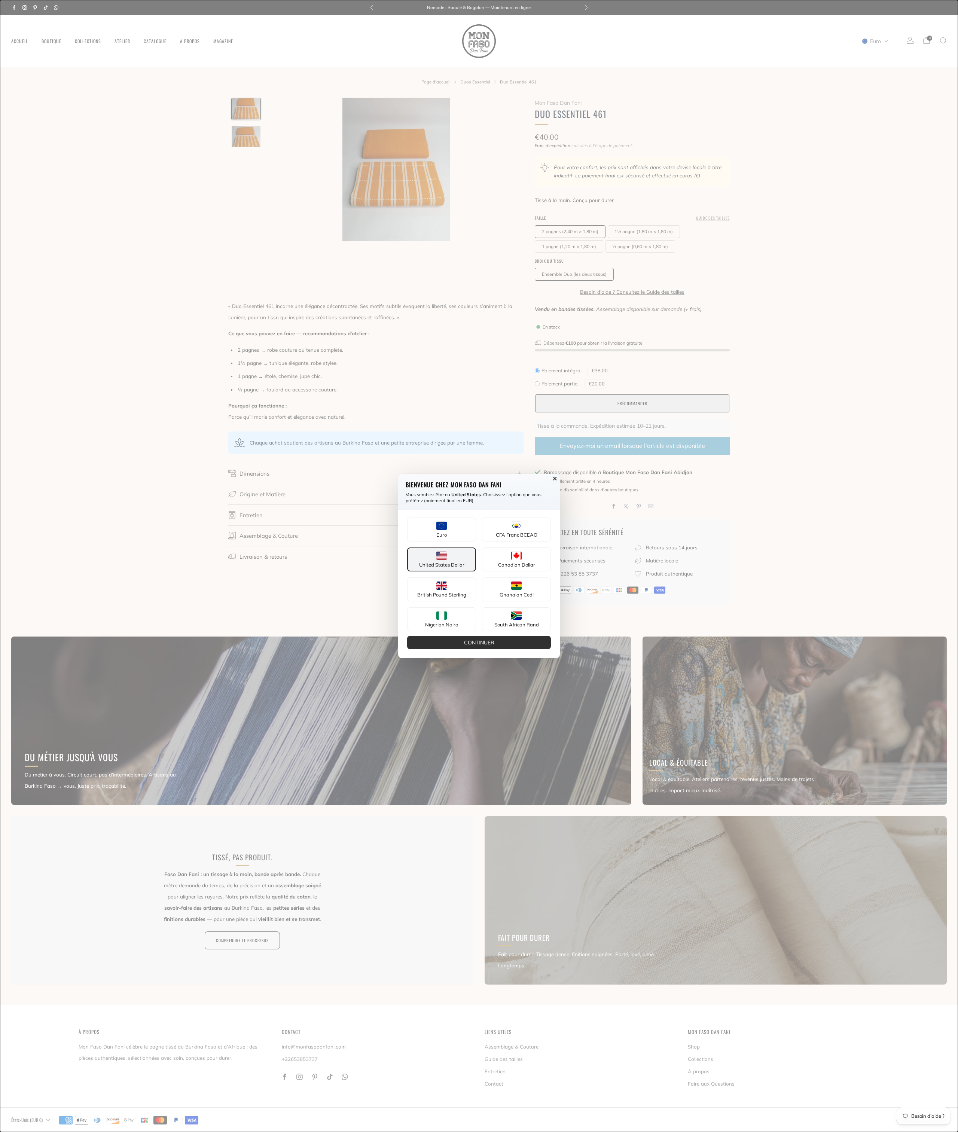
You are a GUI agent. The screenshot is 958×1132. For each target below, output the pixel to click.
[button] (441, 529)
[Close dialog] (555, 478)
